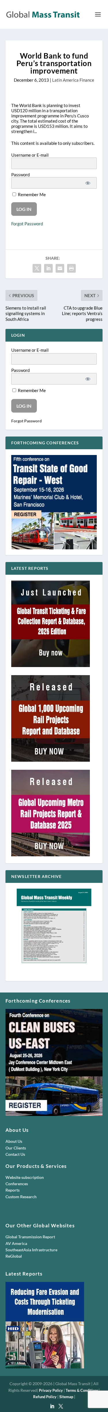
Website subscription (24, 1177)
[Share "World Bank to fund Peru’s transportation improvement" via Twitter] (37, 268)
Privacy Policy (51, 1390)
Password (20, 174)
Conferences (16, 1183)
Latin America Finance (73, 80)
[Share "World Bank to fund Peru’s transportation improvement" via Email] (60, 268)
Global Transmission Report (30, 1236)
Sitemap (66, 1396)
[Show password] (88, 183)
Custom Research (21, 1196)
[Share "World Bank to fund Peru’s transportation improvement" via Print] (71, 268)
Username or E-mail (30, 155)
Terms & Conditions (82, 1390)
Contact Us (15, 1154)
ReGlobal (13, 1256)
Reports (12, 1190)
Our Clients (15, 1147)
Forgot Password (27, 223)
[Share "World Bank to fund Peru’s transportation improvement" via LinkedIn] (48, 268)
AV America (16, 1243)
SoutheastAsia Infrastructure (31, 1249)
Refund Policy (44, 1396)
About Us (13, 1141)
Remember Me (31, 194)
